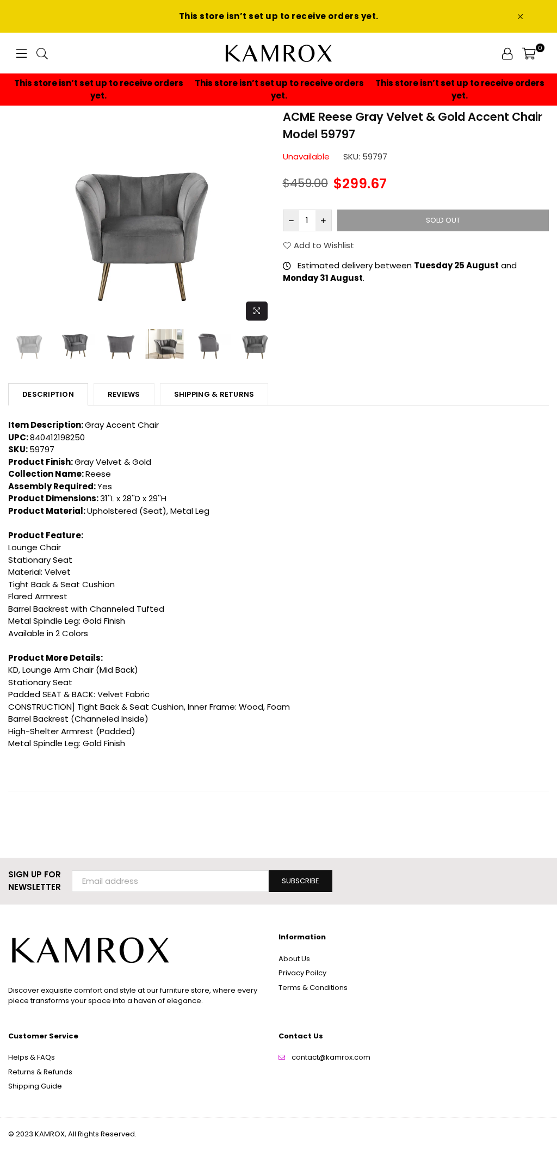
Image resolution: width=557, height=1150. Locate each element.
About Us (294, 959)
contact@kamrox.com (331, 1057)
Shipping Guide (35, 1086)
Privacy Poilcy (302, 973)
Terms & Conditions (313, 987)
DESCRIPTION (48, 394)
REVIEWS (124, 394)
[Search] (42, 53)
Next (265, 217)
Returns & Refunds (40, 1072)
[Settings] (507, 53)
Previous (17, 217)
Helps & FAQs (31, 1057)
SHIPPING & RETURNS (214, 394)
